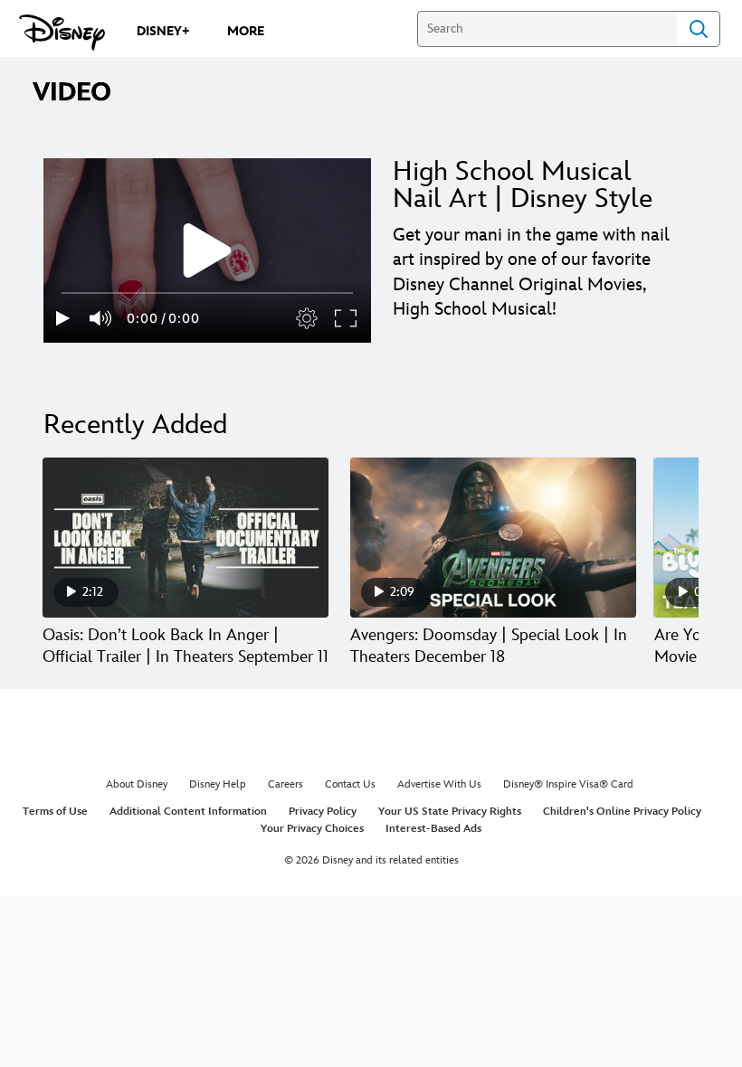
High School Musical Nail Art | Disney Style (522, 185)
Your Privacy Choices (312, 829)
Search (698, 29)
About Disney (136, 784)
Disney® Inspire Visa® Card (568, 784)
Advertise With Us (439, 784)
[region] (207, 250)
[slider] (207, 293)
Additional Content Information (188, 811)
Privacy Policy (323, 811)
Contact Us (350, 784)
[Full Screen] (346, 318)
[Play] (63, 318)
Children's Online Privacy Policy (622, 811)
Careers (285, 784)
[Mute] (101, 318)
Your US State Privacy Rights (449, 811)
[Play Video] (207, 250)
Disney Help (217, 784)
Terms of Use (55, 811)
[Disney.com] (62, 32)
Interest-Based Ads (433, 829)
